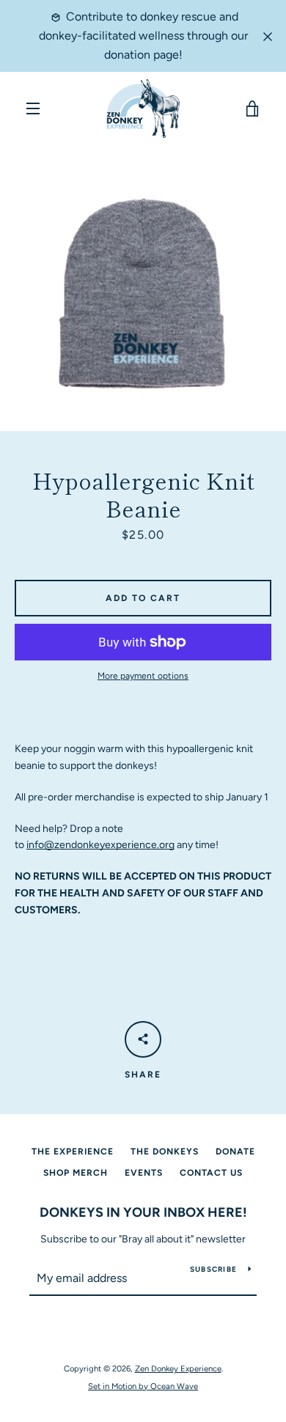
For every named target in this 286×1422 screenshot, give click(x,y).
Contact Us (211, 1173)
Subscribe (213, 1269)
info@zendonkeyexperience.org (100, 845)
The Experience (73, 1151)
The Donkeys (165, 1151)
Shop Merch (75, 1173)
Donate (235, 1151)
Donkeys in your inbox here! (143, 1212)
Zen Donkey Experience (178, 1368)
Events (144, 1173)
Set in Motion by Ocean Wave (143, 1386)
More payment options (143, 676)
